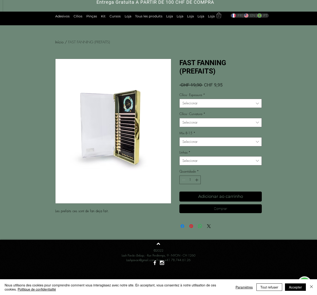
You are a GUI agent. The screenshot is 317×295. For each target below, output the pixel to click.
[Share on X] (209, 226)
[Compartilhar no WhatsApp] (200, 226)
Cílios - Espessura (192, 95)
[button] (219, 15)
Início (59, 42)
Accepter (295, 287)
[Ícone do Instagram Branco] (162, 263)
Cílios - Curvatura (192, 114)
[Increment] (197, 180)
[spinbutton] (190, 180)
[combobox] (220, 103)
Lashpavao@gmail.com (140, 260)
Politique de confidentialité (37, 289)
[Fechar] (311, 287)
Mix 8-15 (187, 133)
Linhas (185, 152)
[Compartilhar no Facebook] (182, 226)
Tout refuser (269, 287)
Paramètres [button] (244, 287)
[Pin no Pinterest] (191, 226)
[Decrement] (183, 180)
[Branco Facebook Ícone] (155, 263)
